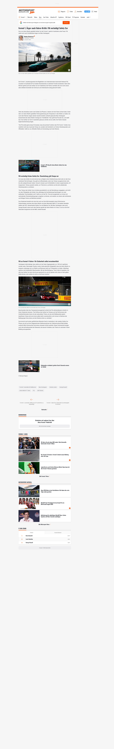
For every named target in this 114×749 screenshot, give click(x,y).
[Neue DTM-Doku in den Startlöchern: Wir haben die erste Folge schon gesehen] (45, 491)
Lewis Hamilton (29, 539)
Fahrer (31, 532)
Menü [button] (95, 11)
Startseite (44, 409)
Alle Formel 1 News (44, 476)
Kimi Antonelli (29, 535)
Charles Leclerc (53, 387)
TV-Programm (75, 17)
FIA (34, 390)
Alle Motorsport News (44, 524)
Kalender (83, 17)
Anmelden (79, 11)
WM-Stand (68, 17)
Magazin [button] (63, 11)
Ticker (71, 11)
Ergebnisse (61, 17)
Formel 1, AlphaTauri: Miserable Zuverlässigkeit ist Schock (58, 403)
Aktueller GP (53, 17)
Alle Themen (40, 390)
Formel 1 (23, 17)
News (40, 17)
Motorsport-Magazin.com (27, 11)
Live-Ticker (46, 17)
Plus (86, 11)
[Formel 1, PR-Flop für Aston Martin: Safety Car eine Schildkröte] (45, 166)
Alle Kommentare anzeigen (45, 426)
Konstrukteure (57, 532)
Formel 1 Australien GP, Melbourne (28, 387)
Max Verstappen (43, 387)
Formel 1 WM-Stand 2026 (44, 547)
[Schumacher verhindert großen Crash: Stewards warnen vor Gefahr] (45, 366)
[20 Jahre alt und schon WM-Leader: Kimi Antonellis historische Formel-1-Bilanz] (45, 443)
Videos (35, 17)
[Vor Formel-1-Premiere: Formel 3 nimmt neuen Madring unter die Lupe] (45, 455)
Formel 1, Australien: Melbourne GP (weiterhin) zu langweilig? (32, 403)
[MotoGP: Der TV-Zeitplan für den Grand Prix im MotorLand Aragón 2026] (45, 503)
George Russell (63, 387)
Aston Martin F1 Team (25, 390)
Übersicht (30, 17)
